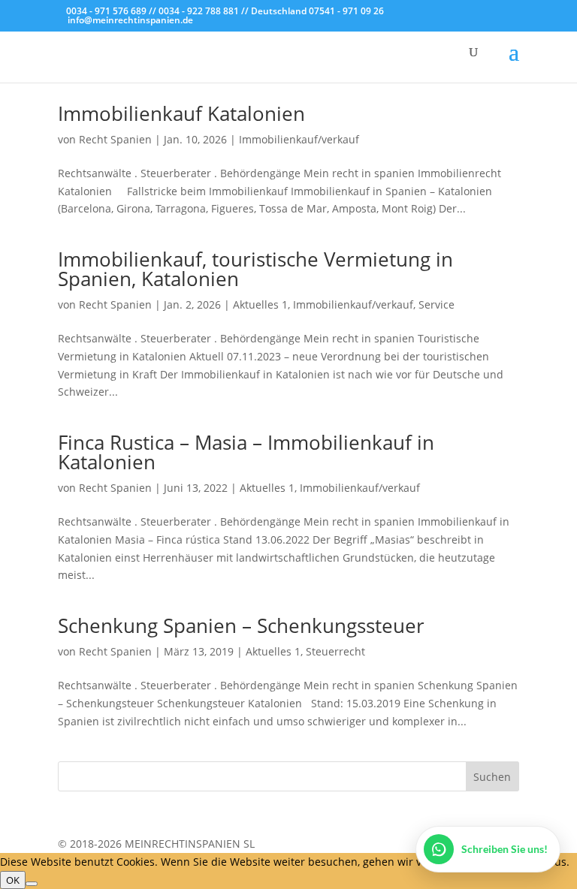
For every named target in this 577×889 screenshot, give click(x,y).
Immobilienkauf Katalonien (181, 113)
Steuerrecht (335, 651)
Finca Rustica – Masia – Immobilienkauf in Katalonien (246, 452)
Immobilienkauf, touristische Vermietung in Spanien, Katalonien (255, 269)
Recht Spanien (115, 139)
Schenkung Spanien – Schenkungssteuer (241, 625)
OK (13, 880)
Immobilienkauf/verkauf (299, 139)
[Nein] (32, 883)
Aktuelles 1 (260, 304)
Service (436, 304)
